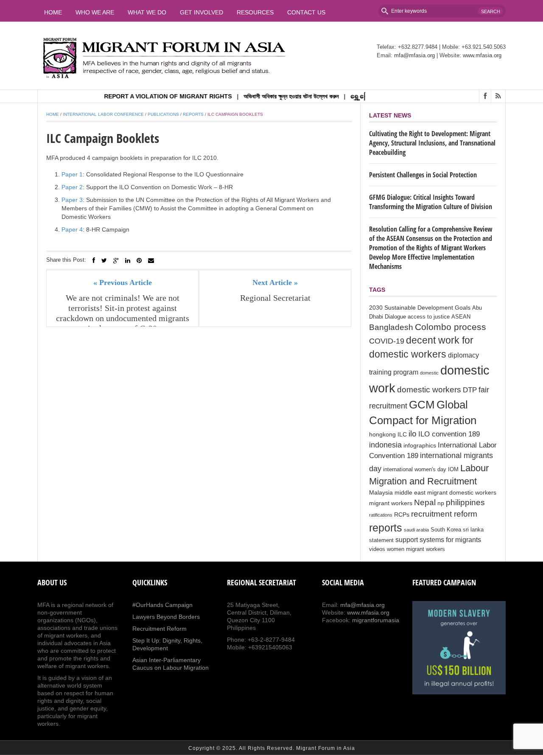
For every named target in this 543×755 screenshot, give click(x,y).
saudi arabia (416, 529)
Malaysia (381, 492)
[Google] (116, 260)
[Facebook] (93, 260)
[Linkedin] (127, 260)
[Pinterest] (139, 260)
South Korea (446, 530)
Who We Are (95, 12)
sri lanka (473, 530)
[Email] (151, 260)
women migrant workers (416, 549)
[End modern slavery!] (459, 647)
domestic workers (429, 389)
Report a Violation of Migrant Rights (157, 96)
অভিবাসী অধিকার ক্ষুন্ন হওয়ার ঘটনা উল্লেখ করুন (280, 96)
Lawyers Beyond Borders (166, 616)
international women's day (414, 470)
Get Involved (201, 12)
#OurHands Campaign (162, 604)
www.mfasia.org (482, 55)
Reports (193, 114)
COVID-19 (386, 341)
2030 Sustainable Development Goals (419, 307)
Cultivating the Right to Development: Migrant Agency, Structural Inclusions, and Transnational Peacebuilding (432, 143)
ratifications (380, 514)
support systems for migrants (438, 539)
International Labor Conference (103, 114)
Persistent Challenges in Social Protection (423, 174)
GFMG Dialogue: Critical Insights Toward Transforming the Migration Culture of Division (430, 202)
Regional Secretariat (275, 297)
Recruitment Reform (159, 628)
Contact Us (306, 12)
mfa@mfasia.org (414, 55)
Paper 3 (72, 199)
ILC (402, 434)
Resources (255, 12)
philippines (465, 502)
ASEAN (460, 317)
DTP (470, 390)
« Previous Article (122, 282)
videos (377, 549)
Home (53, 12)
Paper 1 (72, 174)
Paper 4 (72, 229)
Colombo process (450, 327)
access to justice (429, 317)
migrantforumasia (375, 620)
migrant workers (390, 503)
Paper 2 (72, 187)
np (440, 503)
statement (381, 540)
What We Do (147, 12)
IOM (453, 470)
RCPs (401, 514)
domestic (429, 372)
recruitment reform (444, 513)
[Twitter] (104, 260)
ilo (413, 433)
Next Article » (275, 282)
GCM (422, 405)
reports (385, 528)
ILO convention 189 (449, 434)
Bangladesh (391, 327)
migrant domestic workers (461, 492)
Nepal (425, 502)
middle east (410, 492)
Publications (163, 114)
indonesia (385, 445)
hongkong (382, 434)
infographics (419, 445)
